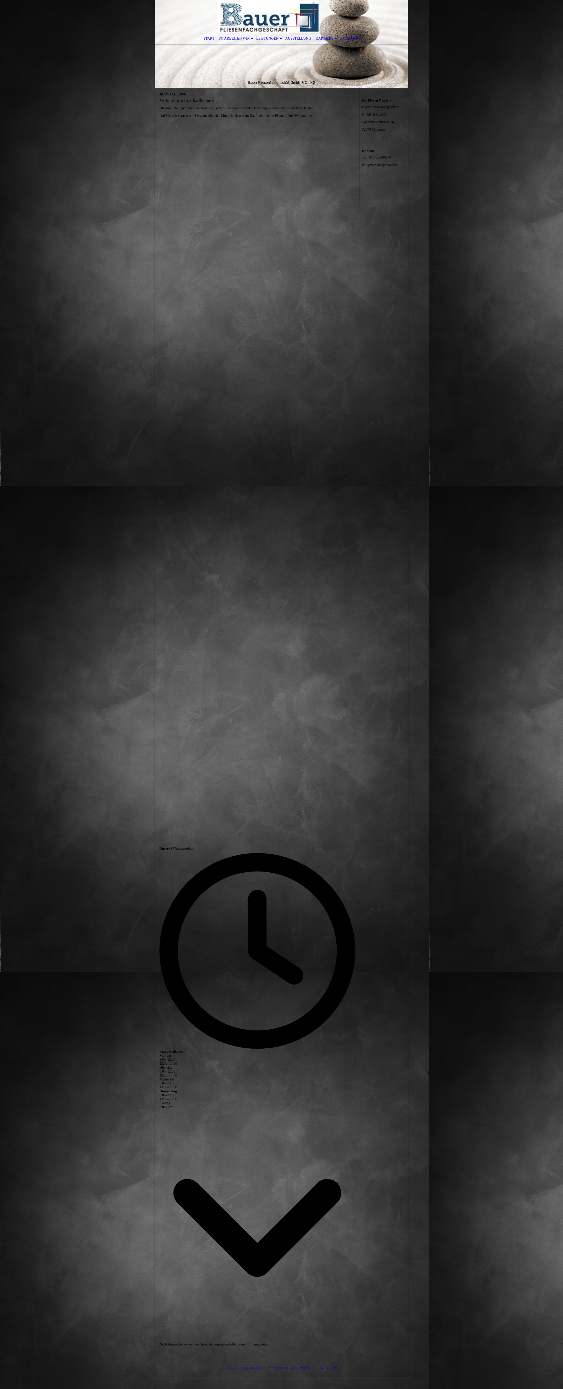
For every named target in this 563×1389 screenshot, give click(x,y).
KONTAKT (349, 38)
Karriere (325, 38)
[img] (281, 44)
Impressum (277, 1368)
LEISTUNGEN (267, 38)
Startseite (235, 1368)
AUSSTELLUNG (298, 38)
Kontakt (256, 1368)
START (208, 38)
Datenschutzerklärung (314, 1368)
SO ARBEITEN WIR (234, 38)
